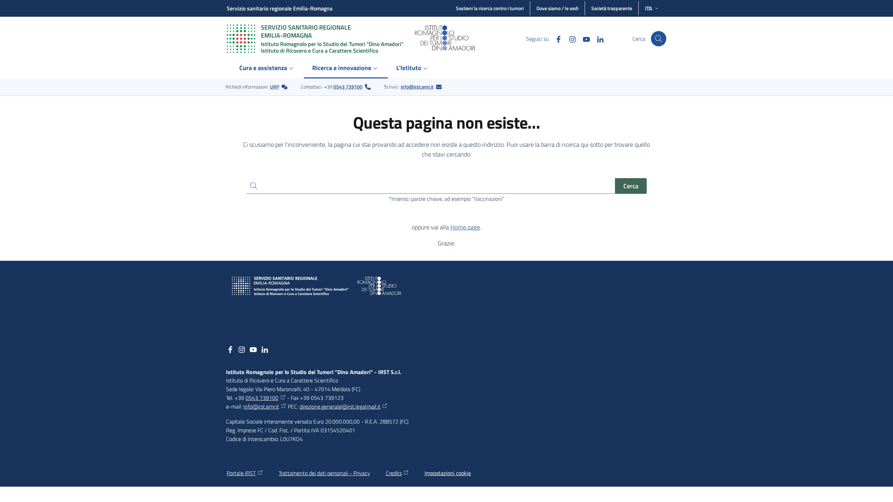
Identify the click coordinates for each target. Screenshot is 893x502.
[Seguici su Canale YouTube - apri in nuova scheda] (584, 38)
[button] (658, 38)
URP (274, 86)
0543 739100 (347, 86)
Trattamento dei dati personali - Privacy (324, 473)
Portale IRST (241, 473)
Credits (394, 473)
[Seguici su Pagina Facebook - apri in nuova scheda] (556, 38)
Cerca (630, 186)
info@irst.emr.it (417, 86)
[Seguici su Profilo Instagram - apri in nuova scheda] (570, 38)
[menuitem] (267, 68)
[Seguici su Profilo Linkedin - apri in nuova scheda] (598, 38)
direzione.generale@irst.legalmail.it (340, 406)
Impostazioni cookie (448, 473)
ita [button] (648, 8)
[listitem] (257, 87)
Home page (465, 227)
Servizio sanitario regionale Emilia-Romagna (279, 8)
